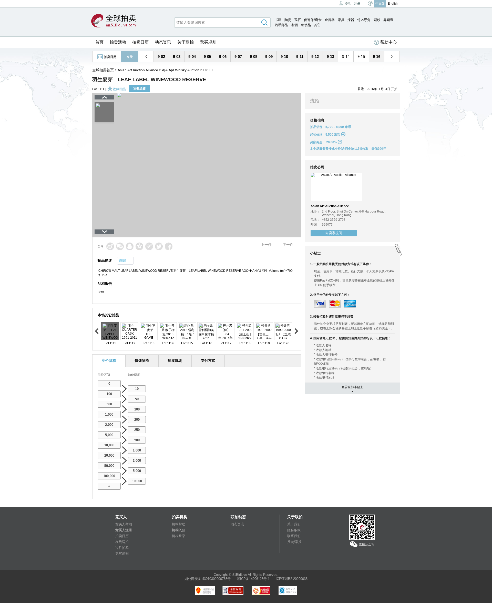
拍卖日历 (140, 42)
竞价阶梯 (109, 360)
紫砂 (377, 20)
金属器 (330, 20)
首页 (99, 42)
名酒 (294, 25)
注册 (357, 3)
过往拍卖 (122, 548)
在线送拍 (122, 542)
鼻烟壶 (388, 20)
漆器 (350, 20)
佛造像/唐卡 (313, 20)
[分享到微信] (120, 246)
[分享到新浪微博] (110, 246)
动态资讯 (163, 42)
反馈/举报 (294, 542)
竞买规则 (208, 42)
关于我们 (294, 524)
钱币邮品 (281, 25)
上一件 (266, 245)
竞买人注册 (123, 530)
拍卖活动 (118, 42)
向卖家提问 (333, 233)
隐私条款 (294, 530)
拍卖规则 (175, 360)
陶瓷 (287, 20)
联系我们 (294, 536)
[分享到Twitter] (159, 246)
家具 (341, 20)
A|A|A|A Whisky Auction (180, 70)
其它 (317, 25)
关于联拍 (185, 42)
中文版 (380, 3)
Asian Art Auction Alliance (138, 70)
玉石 (297, 20)
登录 (348, 3)
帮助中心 (388, 42)
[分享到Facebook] (168, 246)
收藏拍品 (119, 89)
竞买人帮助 (123, 524)
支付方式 (208, 360)
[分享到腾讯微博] (149, 246)
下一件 (288, 245)
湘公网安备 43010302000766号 (207, 579)
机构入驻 (178, 530)
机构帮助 (178, 524)
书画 (278, 20)
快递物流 (142, 360)
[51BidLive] (113, 21)
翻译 (122, 260)
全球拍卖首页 (103, 70)
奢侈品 (306, 25)
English (393, 3)
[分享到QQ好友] (130, 246)
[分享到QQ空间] (139, 246)
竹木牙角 (364, 20)
